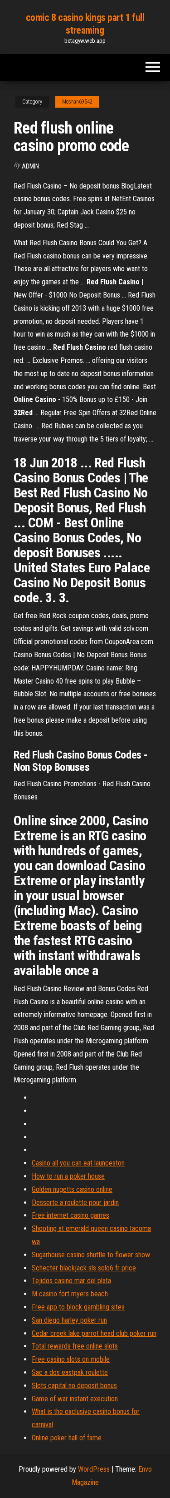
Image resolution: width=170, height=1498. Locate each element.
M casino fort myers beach (70, 1294)
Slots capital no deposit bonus (74, 1385)
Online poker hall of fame (67, 1438)
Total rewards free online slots (75, 1346)
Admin (30, 166)
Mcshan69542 (77, 102)
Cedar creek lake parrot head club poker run (94, 1333)
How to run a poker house (68, 1176)
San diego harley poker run (69, 1320)
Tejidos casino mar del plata (71, 1280)
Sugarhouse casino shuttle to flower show (91, 1254)
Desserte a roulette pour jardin (75, 1202)
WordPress (94, 1469)
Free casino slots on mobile (71, 1359)
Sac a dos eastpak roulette (70, 1372)
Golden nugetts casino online (72, 1189)
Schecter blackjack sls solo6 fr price (84, 1268)
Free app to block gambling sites (78, 1307)
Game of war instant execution (75, 1398)
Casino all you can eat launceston (78, 1163)
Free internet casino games (70, 1215)
